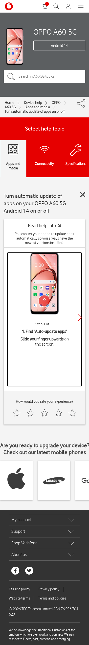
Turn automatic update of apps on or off (35, 111)
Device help (33, 102)
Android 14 (59, 46)
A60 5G (10, 107)
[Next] (80, 317)
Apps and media (37, 107)
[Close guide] (82, 194)
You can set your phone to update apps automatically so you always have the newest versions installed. (44, 238)
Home (9, 102)
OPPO (56, 102)
